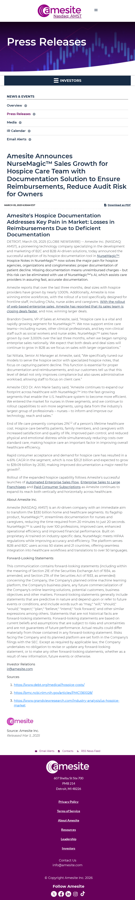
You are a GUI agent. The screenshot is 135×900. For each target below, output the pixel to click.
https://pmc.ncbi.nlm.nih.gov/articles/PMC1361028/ (53, 693)
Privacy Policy (69, 802)
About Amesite (68, 820)
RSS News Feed (90, 751)
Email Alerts (16, 139)
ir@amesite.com (20, 669)
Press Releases (19, 114)
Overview (14, 105)
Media (12, 122)
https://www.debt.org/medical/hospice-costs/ (49, 685)
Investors (68, 848)
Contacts (67, 751)
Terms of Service (68, 811)
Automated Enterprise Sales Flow (52, 482)
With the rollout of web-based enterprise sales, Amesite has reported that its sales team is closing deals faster (66, 306)
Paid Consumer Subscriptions (57, 487)
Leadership (68, 839)
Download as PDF (119, 205)
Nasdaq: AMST (67, 16)
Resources (68, 830)
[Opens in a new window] (54, 893)
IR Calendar (16, 131)
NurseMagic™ (108, 256)
